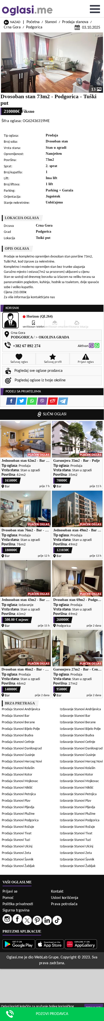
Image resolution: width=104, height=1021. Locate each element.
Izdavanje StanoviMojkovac (79, 781)
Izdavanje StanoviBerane (78, 722)
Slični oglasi (54, 414)
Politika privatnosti (18, 904)
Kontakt (57, 892)
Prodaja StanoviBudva (17, 735)
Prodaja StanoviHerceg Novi (22, 761)
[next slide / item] (99, 62)
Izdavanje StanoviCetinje (77, 742)
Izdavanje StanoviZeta (76, 853)
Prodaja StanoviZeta (16, 853)
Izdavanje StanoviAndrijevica (80, 709)
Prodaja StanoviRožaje (18, 827)
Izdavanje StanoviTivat (76, 833)
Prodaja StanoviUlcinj (17, 846)
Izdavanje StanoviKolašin (77, 768)
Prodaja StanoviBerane (18, 722)
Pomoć (8, 898)
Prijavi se (10, 892)
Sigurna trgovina (16, 910)
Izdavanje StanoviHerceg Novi (81, 761)
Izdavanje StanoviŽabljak (77, 866)
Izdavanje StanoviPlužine (77, 814)
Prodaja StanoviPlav (16, 801)
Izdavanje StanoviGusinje (78, 755)
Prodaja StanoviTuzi (16, 840)
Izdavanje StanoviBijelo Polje (80, 729)
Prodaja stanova (75, 22)
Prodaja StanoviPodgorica (20, 820)
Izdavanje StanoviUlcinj (76, 846)
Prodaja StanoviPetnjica (19, 794)
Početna (33, 22)
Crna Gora (12, 27)
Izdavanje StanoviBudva (77, 735)
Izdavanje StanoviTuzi (75, 840)
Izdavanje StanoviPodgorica (79, 820)
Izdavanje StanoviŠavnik (77, 859)
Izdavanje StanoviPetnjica (78, 794)
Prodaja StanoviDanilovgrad (22, 748)
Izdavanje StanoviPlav (75, 801)
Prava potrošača (64, 904)
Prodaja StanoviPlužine (18, 814)
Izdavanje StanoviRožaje (77, 827)
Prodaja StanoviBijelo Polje (21, 729)
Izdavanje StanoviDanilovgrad (81, 748)
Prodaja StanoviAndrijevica (21, 709)
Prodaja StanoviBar (16, 716)
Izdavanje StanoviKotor (76, 775)
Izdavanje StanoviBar (75, 716)
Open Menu (95, 9)
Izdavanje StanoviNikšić (76, 788)
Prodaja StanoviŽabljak (18, 866)
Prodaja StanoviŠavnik (17, 859)
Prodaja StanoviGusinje (18, 755)
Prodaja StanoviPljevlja (18, 807)
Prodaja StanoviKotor (17, 775)
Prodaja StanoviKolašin (18, 768)
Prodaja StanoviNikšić (17, 788)
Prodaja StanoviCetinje (18, 742)
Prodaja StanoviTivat (17, 833)
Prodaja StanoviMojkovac (20, 781)
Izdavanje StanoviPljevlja (77, 807)
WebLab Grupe (46, 957)
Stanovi (51, 22)
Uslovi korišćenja (64, 898)
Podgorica (34, 27)
